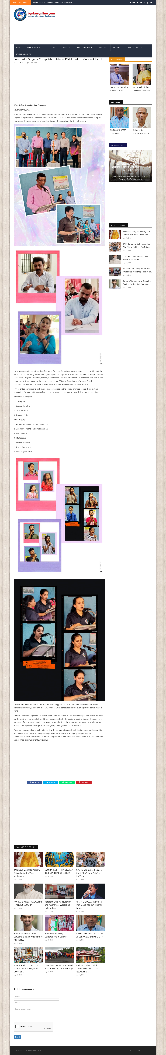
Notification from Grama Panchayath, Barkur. (50, 2)
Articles (66, 48)
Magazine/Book (84, 48)
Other (116, 48)
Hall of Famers (134, 48)
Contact (149, 1051)
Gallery (102, 48)
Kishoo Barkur (20, 63)
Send (17, 1037)
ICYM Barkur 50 (23, 54)
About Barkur (34, 48)
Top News (51, 48)
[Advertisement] (106, 25)
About (140, 1051)
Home (19, 48)
